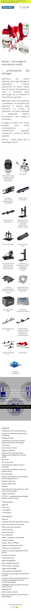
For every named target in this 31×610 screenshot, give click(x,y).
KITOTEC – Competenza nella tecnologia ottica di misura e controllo (15, 497)
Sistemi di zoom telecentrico (8, 221)
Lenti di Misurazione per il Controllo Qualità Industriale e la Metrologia (8, 177)
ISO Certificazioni (7, 535)
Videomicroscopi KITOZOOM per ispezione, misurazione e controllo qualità (22, 223)
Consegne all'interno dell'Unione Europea (15, 522)
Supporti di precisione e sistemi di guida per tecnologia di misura (22, 266)
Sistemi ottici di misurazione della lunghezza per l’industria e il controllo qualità (23, 332)
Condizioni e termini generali (11, 548)
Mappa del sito (6, 589)
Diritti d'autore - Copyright (10, 566)
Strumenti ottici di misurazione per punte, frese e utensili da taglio (8, 265)
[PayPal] (17, 607)
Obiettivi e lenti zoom (23, 245)
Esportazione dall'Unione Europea (13, 524)
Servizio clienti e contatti (9, 592)
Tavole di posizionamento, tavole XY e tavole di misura (8, 289)
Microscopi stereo (7, 462)
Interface (5, 486)
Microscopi (22, 174)
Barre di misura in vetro (8, 329)
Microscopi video (8, 244)
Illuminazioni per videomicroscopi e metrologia (23, 289)
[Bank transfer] (14, 607)
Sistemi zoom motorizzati (23, 199)
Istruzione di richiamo (9, 555)
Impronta (5, 519)
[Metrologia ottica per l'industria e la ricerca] (8, 7)
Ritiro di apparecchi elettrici (10, 563)
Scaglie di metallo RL (8, 353)
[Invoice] (11, 607)
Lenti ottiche (23, 353)
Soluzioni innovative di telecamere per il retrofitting (8, 200)
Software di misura (8, 438)
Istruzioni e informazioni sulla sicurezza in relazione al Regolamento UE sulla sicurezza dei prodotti (15, 580)
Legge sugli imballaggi (9, 568)
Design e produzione (15, 372)
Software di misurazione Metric (23, 310)
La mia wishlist (6, 513)
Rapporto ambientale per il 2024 (12, 545)
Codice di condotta (8, 540)
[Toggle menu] (27, 7)
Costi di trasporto (7, 530)
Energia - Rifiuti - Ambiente (10, 543)
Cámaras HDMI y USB (8, 310)
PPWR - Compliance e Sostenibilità (13, 538)
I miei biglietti (6, 510)
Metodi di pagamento (9, 561)
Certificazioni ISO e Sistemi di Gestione (14, 431)
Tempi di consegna (8, 532)
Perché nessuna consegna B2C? (12, 571)
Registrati (5, 505)
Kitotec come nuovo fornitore (11, 527)
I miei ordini (5, 507)
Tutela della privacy (8, 558)
